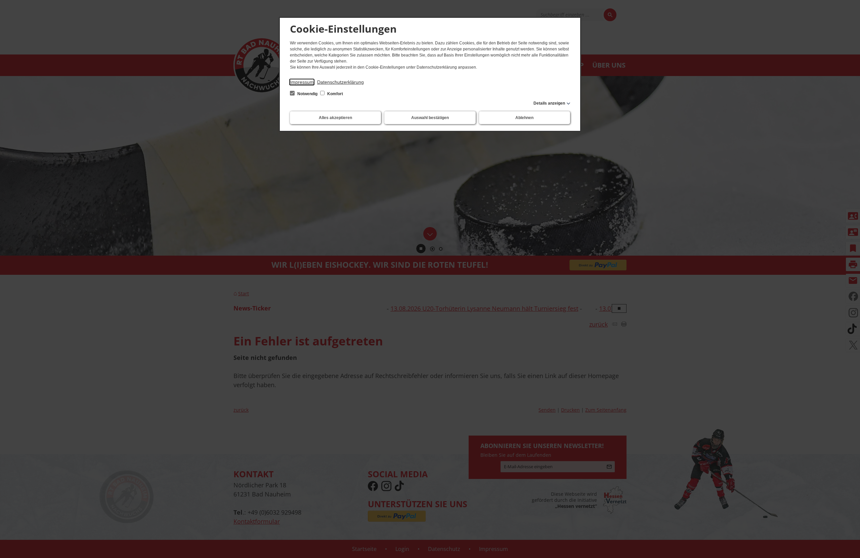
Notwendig (307, 93)
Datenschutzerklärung (340, 82)
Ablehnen (524, 117)
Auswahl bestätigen (430, 117)
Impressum (302, 82)
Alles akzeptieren (335, 117)
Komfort (334, 93)
